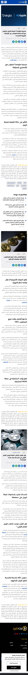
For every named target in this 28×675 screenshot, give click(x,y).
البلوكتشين (23, 185)
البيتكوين (5, 362)
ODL (25, 182)
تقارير (19, 28)
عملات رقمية (24, 645)
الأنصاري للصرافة (11, 182)
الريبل (13, 155)
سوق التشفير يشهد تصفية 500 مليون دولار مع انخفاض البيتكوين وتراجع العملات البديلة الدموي (13, 222)
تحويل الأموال (11, 185)
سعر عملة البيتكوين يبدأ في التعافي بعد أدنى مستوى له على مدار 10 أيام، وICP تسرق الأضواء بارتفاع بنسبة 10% (13, 213)
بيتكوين (11, 642)
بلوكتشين (25, 648)
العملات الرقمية (16, 452)
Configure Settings (14, 670)
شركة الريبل (13, 60)
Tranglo (19, 182)
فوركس (24, 188)
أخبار (24, 28)
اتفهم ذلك (13, 667)
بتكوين (18, 254)
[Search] (5, 2)
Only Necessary (14, 663)
